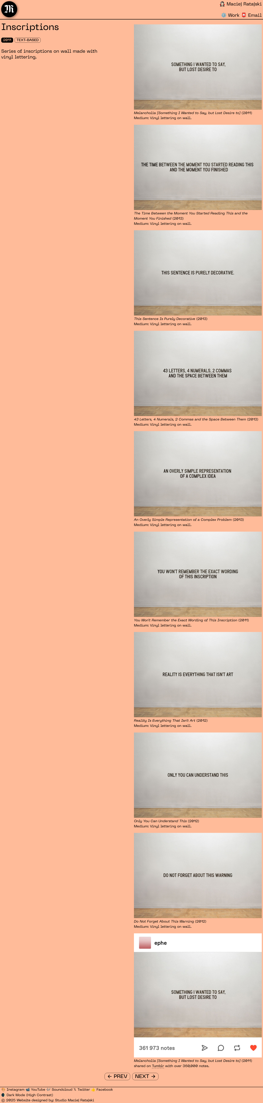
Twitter (82, 1090)
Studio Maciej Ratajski (74, 1100)
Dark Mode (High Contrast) (27, 1095)
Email (251, 15)
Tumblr (158, 1066)
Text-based (27, 40)
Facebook (102, 1090)
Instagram (13, 1090)
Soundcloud (59, 1090)
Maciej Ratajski (240, 4)
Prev (117, 1076)
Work (230, 15)
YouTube (35, 1090)
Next (145, 1076)
